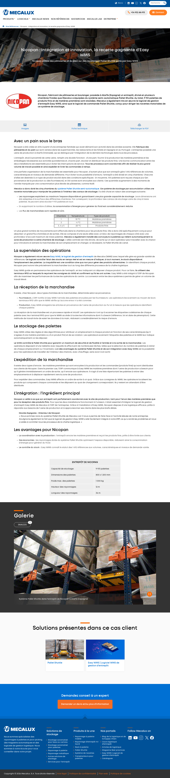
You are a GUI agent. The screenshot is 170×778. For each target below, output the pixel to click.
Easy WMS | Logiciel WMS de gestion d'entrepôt (103, 664)
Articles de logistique (111, 747)
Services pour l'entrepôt (59, 762)
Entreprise (110, 19)
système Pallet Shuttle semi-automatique (78, 189)
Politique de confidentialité (82, 774)
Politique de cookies (121, 774)
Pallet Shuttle (55, 663)
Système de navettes (84, 753)
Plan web (103, 774)
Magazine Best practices (113, 750)
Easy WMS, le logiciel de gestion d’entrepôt (71, 257)
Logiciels (23, 19)
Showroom (78, 19)
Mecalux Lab (94, 19)
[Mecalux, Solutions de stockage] (18, 15)
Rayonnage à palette (57, 750)
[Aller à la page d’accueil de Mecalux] (3, 26)
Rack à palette (81, 747)
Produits (8, 19)
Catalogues (107, 758)
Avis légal (62, 774)
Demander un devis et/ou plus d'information (85, 704)
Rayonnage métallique (58, 753)
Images (24, 524)
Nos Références (60, 19)
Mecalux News (40, 19)
